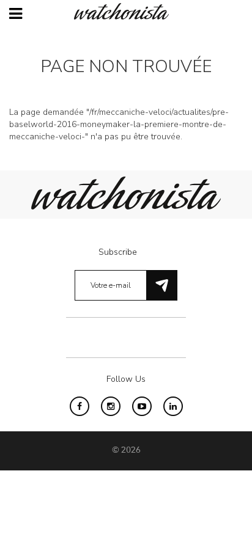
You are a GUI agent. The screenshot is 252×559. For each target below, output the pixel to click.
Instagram (110, 406)
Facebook (79, 406)
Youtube (142, 406)
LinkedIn (173, 406)
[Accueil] (126, 11)
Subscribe (117, 252)
